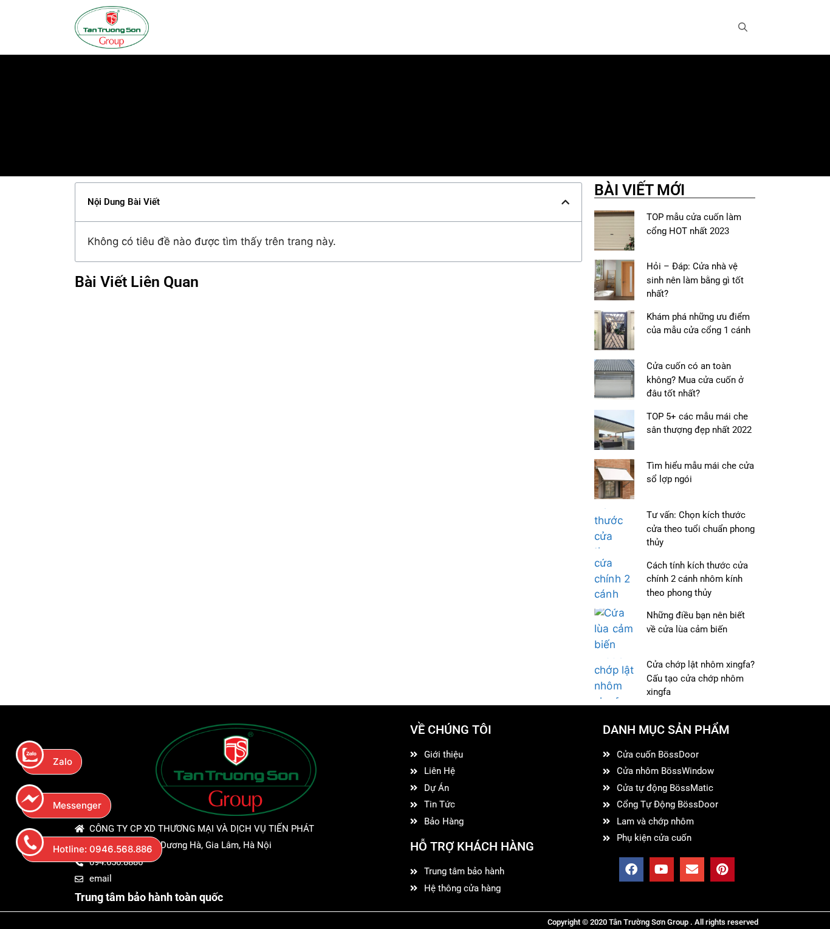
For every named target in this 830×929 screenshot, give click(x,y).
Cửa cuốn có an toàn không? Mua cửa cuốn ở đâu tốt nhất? (695, 380)
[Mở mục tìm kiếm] (742, 27)
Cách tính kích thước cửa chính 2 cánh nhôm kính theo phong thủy (697, 579)
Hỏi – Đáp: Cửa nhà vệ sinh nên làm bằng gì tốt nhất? (695, 280)
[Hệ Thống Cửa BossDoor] (112, 27)
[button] (565, 202)
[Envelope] (692, 869)
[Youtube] (662, 869)
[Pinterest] (722, 869)
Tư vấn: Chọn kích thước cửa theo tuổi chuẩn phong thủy (701, 528)
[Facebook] (631, 869)
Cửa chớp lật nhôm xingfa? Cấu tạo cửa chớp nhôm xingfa (701, 678)
